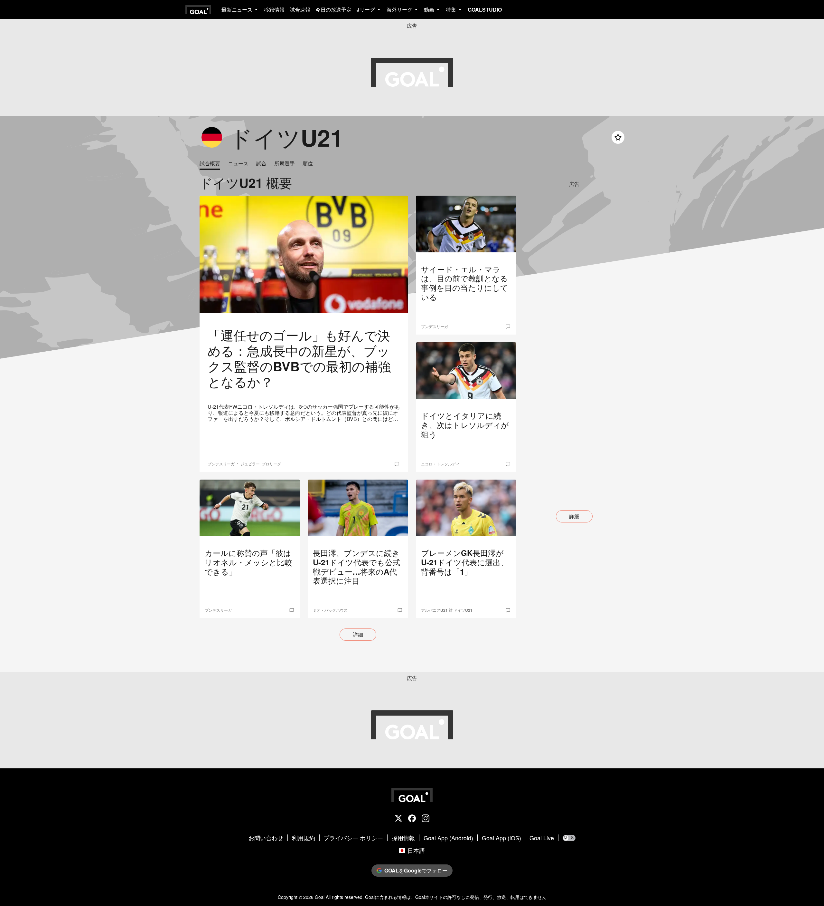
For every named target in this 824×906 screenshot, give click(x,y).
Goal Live (541, 838)
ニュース (238, 163)
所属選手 (284, 163)
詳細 (358, 634)
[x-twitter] (398, 819)
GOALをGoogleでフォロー (415, 870)
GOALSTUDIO (485, 9)
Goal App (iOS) (501, 838)
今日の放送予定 (333, 9)
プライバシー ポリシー (353, 838)
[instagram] (425, 819)
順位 (308, 163)
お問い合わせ (265, 838)
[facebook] (412, 819)
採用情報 (403, 838)
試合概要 (210, 163)
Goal (319, 897)
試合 (261, 163)
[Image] (304, 254)
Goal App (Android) (448, 838)
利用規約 (303, 838)
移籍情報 (274, 9)
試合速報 (300, 9)
